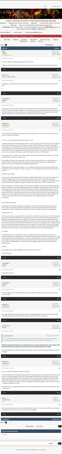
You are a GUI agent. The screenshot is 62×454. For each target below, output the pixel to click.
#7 (59, 311)
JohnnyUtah (5, 98)
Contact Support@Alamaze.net (33, 32)
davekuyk (4, 123)
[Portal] (9, 443)
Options (57, 48)
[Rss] (2, 443)
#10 (59, 404)
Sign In (21, 25)
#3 (59, 105)
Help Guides (33, 39)
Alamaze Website (5, 32)
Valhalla (33, 41)
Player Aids (7, 39)
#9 (59, 368)
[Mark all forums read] (24, 443)
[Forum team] (20, 443)
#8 (59, 331)
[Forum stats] (16, 443)
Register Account (56, 6)
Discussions (15, 36)
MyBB (24, 449)
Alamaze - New (7, 36)
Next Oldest (6, 419)
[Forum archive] (5, 443)
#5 (59, 269)
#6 (59, 289)
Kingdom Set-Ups (45, 39)
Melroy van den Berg (40, 449)
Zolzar (4, 398)
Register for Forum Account (19, 23)
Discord (40, 41)
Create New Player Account (50, 23)
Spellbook (24, 39)
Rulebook (15, 39)
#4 (59, 130)
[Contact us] (13, 443)
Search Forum (18, 32)
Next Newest (55, 419)
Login (45, 6)
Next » (11, 45)
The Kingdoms (23, 36)
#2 (59, 80)
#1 (59, 58)
